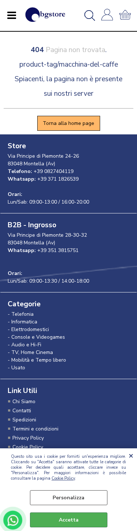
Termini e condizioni (35, 428)
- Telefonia (21, 314)
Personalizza (68, 497)
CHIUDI (131, 455)
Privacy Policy (28, 437)
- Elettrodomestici (28, 329)
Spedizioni (24, 419)
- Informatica (22, 321)
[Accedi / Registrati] (108, 15)
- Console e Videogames (36, 337)
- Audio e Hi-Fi (24, 344)
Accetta (69, 519)
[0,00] (126, 15)
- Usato (16, 367)
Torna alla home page (68, 123)
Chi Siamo (23, 401)
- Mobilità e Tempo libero (37, 360)
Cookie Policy (63, 478)
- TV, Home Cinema (30, 352)
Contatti (21, 410)
